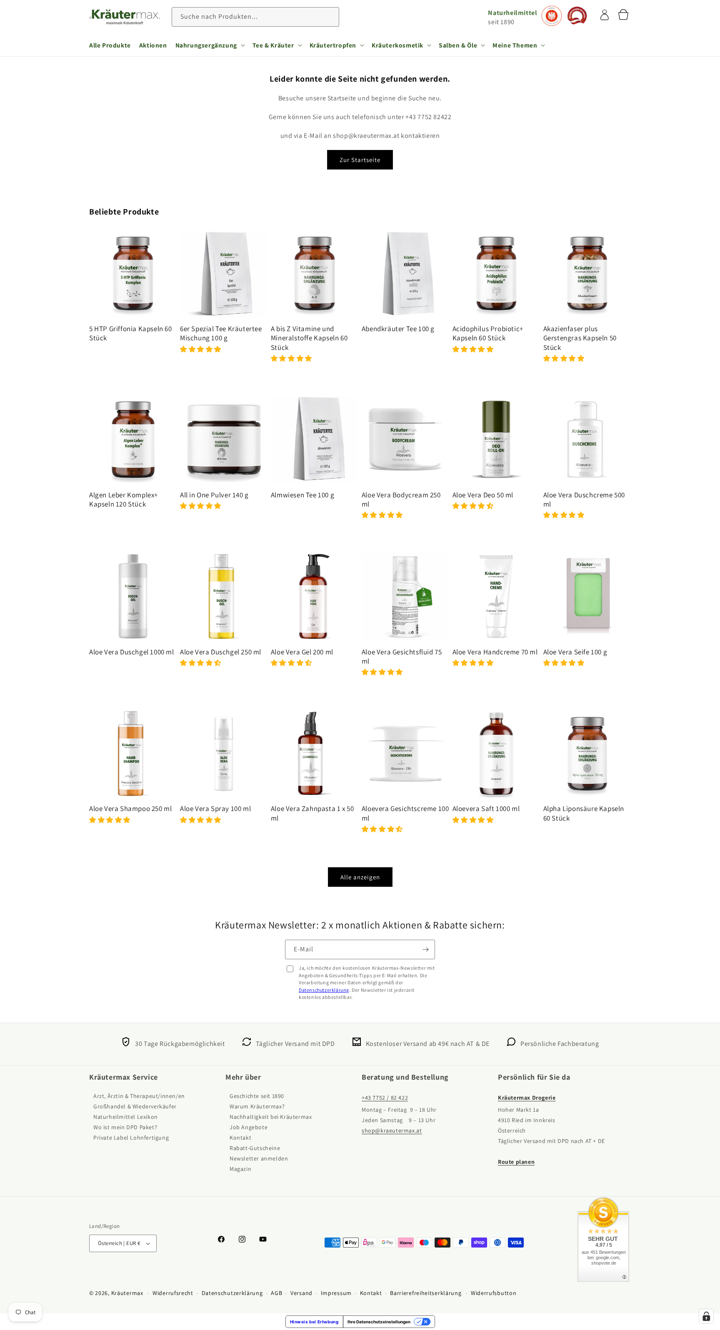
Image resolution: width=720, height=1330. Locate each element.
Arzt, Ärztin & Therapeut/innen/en (139, 1096)
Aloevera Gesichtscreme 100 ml (405, 813)
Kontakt (240, 1137)
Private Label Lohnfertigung (131, 1137)
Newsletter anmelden (259, 1158)
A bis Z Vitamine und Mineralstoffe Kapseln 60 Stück (309, 338)
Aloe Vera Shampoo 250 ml (130, 808)
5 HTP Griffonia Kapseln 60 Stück (130, 333)
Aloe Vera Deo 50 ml (482, 494)
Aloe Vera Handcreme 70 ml (495, 651)
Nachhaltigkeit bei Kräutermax (271, 1116)
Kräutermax (127, 1293)
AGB (276, 1293)
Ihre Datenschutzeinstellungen (379, 1321)
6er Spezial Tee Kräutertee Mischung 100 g (221, 333)
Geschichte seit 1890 (257, 1096)
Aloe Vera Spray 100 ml (215, 808)
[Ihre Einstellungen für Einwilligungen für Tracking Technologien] (706, 1316)
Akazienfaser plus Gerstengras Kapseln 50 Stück (580, 338)
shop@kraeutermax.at (392, 1130)
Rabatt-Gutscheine (255, 1148)
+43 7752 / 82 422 (385, 1097)
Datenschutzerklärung (324, 990)
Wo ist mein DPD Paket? (125, 1127)
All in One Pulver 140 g (214, 494)
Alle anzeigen (360, 877)
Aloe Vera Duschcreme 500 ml (584, 499)
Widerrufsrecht (172, 1293)
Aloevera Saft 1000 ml (486, 808)
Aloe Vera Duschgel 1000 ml (131, 651)
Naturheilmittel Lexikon (125, 1116)
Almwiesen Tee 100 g (302, 494)
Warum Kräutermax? (257, 1106)
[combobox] (255, 16)
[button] (209, 45)
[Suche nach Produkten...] (329, 16)
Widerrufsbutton (494, 1293)
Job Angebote (249, 1127)
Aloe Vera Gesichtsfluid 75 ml (402, 656)
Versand (301, 1293)
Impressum (336, 1293)
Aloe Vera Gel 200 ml (302, 651)
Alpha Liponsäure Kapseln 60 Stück (583, 813)
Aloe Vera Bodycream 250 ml (401, 499)
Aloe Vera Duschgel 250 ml (220, 651)
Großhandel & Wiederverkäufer (135, 1106)
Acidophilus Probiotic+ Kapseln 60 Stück (487, 333)
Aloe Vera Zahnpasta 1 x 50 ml (312, 813)
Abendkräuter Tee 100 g (398, 328)
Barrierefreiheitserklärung (425, 1293)
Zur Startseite (360, 160)
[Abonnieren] (425, 949)
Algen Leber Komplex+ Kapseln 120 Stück (123, 499)
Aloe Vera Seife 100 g (575, 651)
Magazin (240, 1168)
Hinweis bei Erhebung (314, 1321)
